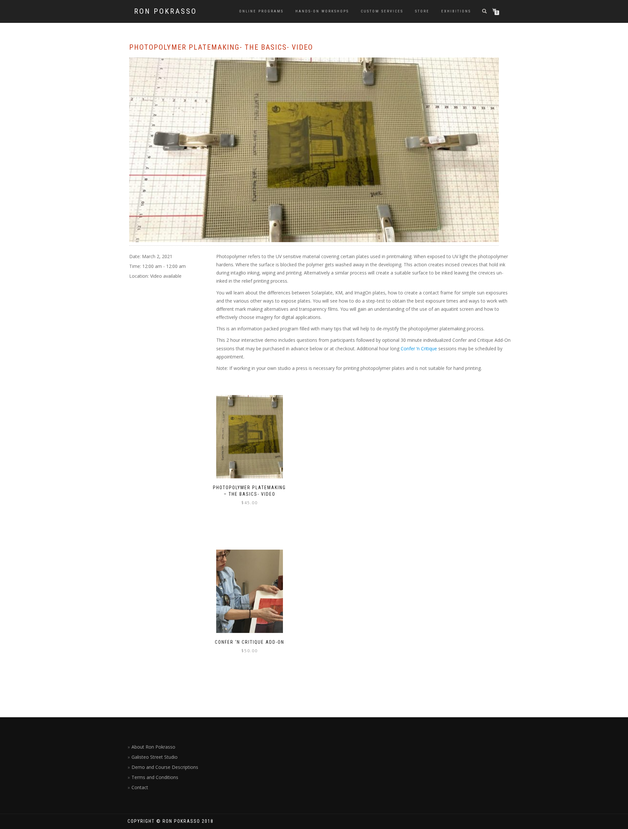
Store (422, 11)
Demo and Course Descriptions (164, 767)
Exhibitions (456, 11)
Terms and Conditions (154, 777)
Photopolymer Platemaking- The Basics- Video (221, 47)
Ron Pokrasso (165, 11)
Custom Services (382, 11)
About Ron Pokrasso (153, 747)
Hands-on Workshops (322, 11)
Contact (139, 787)
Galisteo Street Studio (154, 757)
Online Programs (261, 11)
